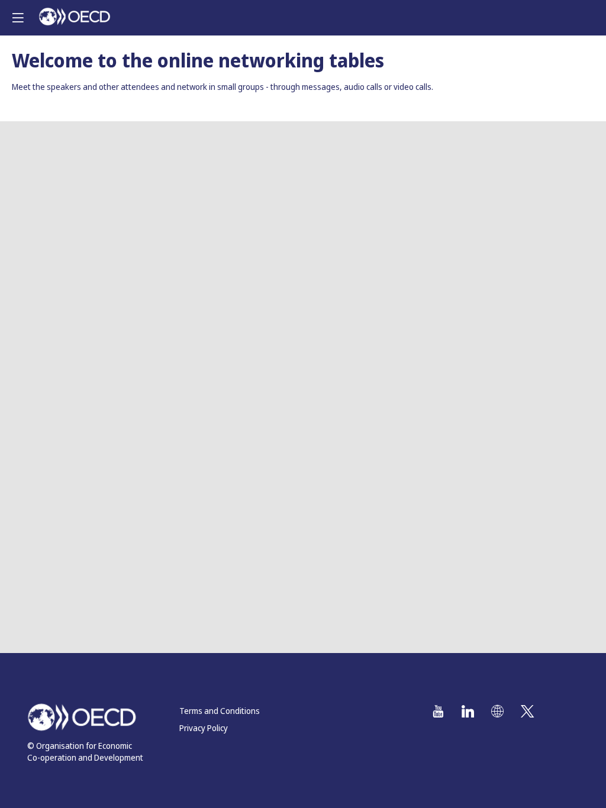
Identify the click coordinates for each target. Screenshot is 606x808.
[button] (18, 17)
